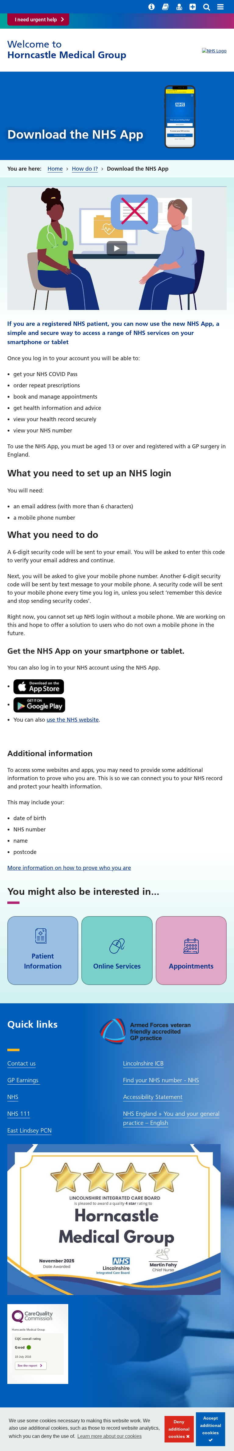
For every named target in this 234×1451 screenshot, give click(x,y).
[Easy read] (165, 6)
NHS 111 (18, 1113)
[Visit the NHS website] (214, 51)
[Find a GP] (179, 6)
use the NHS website (73, 719)
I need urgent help (36, 19)
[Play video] (117, 248)
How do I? (85, 168)
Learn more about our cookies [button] (109, 1436)
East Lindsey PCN (29, 1130)
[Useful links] (151, 6)
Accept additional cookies (208, 1431)
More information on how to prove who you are (69, 867)
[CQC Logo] (32, 1321)
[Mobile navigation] (220, 6)
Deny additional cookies (177, 1430)
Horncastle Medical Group (66, 49)
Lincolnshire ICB (143, 1063)
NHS (12, 1097)
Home (55, 168)
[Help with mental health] (192, 6)
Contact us (21, 1063)
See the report (27, 1365)
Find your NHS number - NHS (161, 1080)
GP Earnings (23, 1080)
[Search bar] (206, 6)
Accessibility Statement (153, 1097)
